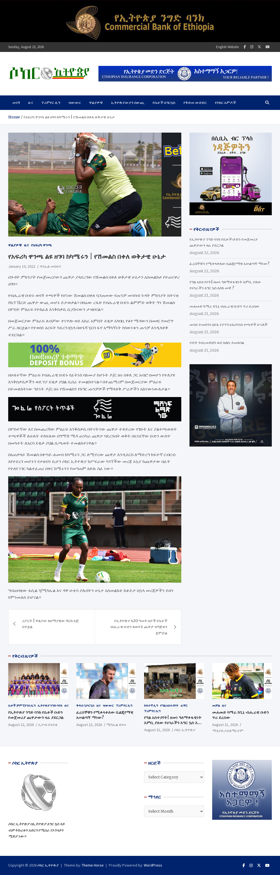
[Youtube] (267, 47)
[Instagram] (251, 47)
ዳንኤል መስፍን (50, 266)
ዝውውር (74, 102)
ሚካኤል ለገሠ (116, 724)
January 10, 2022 (21, 266)
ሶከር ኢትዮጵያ (185, 729)
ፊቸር (184, 705)
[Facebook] (244, 47)
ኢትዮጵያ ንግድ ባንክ (50, 705)
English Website (227, 47)
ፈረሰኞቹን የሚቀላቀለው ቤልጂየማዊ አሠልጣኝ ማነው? (229, 263)
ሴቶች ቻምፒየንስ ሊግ (22, 705)
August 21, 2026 (157, 729)
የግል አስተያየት (169, 705)
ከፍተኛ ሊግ (151, 705)
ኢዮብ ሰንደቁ (47, 724)
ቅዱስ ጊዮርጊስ (85, 705)
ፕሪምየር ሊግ (50, 102)
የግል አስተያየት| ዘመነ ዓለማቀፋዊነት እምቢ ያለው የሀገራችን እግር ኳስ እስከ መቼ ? (173, 723)
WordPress (153, 865)
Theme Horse (93, 865)
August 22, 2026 (21, 724)
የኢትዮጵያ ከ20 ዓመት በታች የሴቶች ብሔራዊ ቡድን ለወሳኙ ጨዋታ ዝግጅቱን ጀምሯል (138, 626)
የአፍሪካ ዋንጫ (41, 245)
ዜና (30, 102)
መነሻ (16, 102)
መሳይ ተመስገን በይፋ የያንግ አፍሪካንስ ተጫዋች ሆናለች (228, 324)
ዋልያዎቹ (96, 102)
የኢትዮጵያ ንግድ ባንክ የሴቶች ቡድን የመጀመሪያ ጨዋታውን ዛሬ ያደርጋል (35, 715)
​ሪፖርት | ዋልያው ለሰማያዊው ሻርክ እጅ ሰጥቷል (50, 623)
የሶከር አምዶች (225, 102)
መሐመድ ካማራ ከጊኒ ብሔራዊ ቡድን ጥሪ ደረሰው (224, 306)
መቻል (216, 705)
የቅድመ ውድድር (195, 102)
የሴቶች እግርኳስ (164, 102)
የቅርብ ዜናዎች (25, 656)
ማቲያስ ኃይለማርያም (227, 730)
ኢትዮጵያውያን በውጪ (127, 102)
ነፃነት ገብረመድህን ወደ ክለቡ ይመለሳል (216, 342)
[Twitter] (259, 47)
